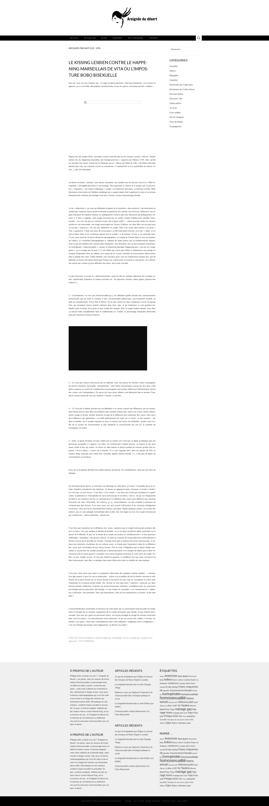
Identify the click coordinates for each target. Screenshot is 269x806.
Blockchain (192, 676)
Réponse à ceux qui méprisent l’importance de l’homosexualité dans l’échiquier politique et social (133, 695)
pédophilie (191, 716)
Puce (184, 716)
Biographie (174, 75)
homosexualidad (189, 694)
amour (162, 676)
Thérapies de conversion (175, 719)
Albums (173, 71)
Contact (153, 38)
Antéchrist (171, 675)
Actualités (90, 38)
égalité (188, 723)
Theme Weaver (152, 801)
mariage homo (146, 638)
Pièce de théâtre (176, 122)
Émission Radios (176, 94)
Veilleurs (162, 723)
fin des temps (172, 687)
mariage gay (135, 638)
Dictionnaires (135, 38)
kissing (126, 638)
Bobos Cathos (177, 680)
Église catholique (179, 723)
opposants (73, 641)
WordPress (115, 801)
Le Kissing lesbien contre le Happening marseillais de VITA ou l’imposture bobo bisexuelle (108, 69)
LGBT (174, 706)
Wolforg (182, 801)
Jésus (162, 706)
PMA (180, 716)
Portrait (117, 38)
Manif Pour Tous (167, 709)
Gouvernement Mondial (181, 690)
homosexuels (172, 702)
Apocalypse (183, 676)
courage (182, 683)
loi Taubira (183, 705)
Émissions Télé (176, 99)
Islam (196, 702)
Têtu (70, 231)
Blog (104, 38)
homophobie (117, 638)
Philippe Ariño (171, 716)
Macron (193, 706)
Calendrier (174, 80)
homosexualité (173, 697)
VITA (80, 641)
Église (168, 723)
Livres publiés (175, 112)
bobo (162, 680)
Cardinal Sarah (190, 680)
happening (107, 638)
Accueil (74, 38)
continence (173, 683)
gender (166, 690)
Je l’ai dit (173, 108)
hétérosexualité (185, 702)
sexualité (163, 720)
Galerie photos (175, 103)
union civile (189, 719)
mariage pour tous (180, 713)
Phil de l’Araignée (86, 638)
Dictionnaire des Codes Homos (182, 89)
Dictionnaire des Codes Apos (181, 85)
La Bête (168, 706)
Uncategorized (175, 126)
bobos (168, 679)
